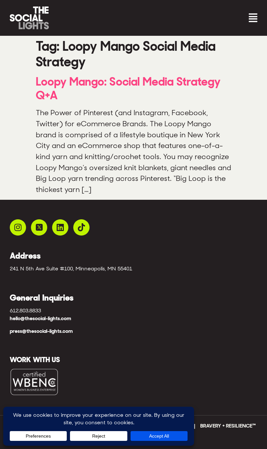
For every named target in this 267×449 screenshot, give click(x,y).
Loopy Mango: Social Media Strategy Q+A (128, 88)
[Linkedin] (60, 227)
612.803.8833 (25, 310)
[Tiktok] (81, 227)
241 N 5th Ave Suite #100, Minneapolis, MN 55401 (71, 268)
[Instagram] (18, 227)
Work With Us (35, 359)
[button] (197, 18)
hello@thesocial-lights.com (40, 318)
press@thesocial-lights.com (41, 331)
